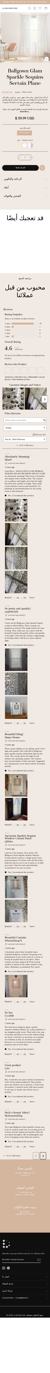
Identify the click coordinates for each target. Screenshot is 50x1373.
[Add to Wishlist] (42, 168)
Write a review (27, 92)
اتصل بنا (5, 1277)
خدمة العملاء (7, 1284)
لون (25, 140)
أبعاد (6, 187)
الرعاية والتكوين (13, 179)
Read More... (25, 112)
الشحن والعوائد (12, 196)
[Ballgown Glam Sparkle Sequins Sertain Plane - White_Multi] (9, 264)
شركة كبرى (7, 1291)
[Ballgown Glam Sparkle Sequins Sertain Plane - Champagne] (6, 264)
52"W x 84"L (24, 133)
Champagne (18, 145)
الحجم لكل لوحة (25, 128)
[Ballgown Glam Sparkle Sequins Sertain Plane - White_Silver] (12, 264)
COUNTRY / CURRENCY (15, 1298)
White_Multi (24, 145)
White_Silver (30, 145)
